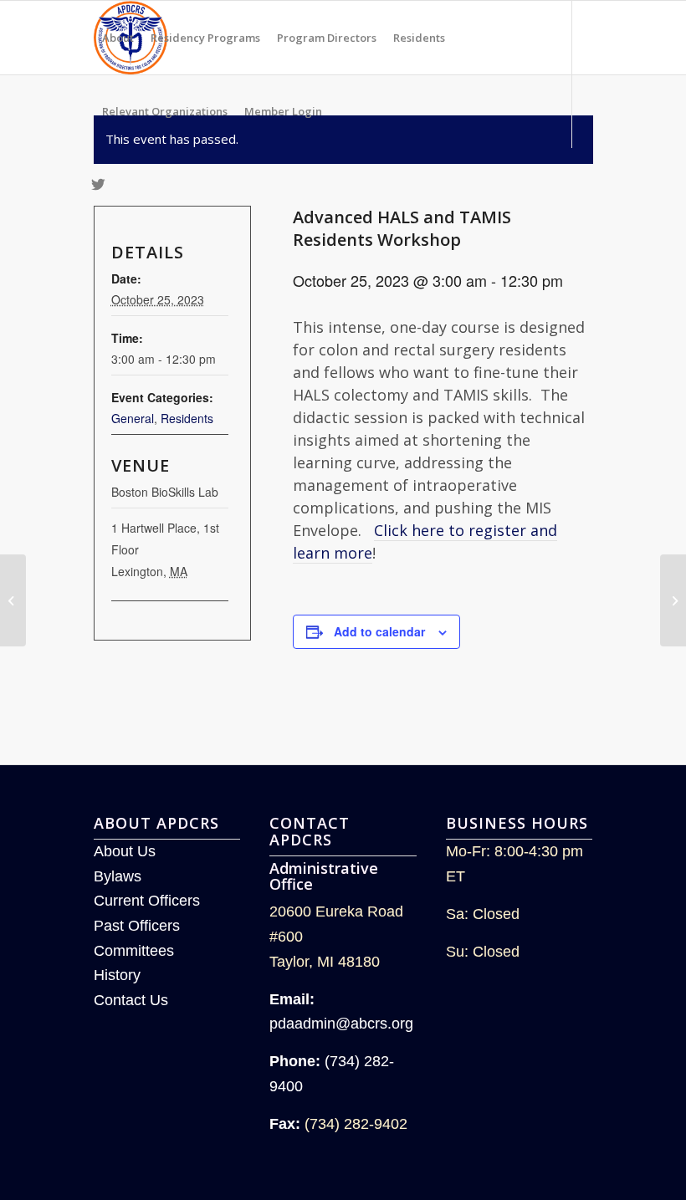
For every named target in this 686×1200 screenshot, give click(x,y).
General (132, 418)
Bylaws (117, 876)
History (117, 975)
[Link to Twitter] (98, 184)
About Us (125, 851)
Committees (134, 950)
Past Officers (137, 925)
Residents (187, 418)
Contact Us (131, 1000)
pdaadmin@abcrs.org (341, 1023)
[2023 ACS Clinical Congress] (13, 600)
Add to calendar (379, 631)
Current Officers (147, 900)
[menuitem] (118, 37)
